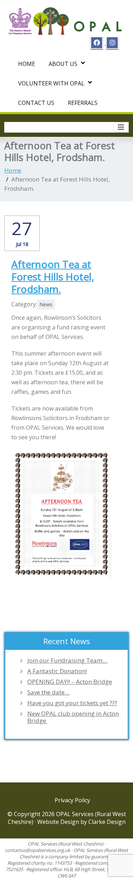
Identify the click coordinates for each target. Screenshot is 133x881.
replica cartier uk (33, 583)
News (45, 304)
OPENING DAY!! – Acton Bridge (69, 681)
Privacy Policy (72, 800)
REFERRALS (83, 103)
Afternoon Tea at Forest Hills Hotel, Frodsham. (52, 276)
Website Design (59, 822)
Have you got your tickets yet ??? (72, 703)
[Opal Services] (66, 18)
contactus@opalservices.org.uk (37, 850)
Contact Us (36, 103)
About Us (63, 64)
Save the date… (48, 692)
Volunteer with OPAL (51, 83)
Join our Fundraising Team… (67, 660)
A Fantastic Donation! (57, 671)
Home (26, 64)
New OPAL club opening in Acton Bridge (73, 717)
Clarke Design (107, 822)
